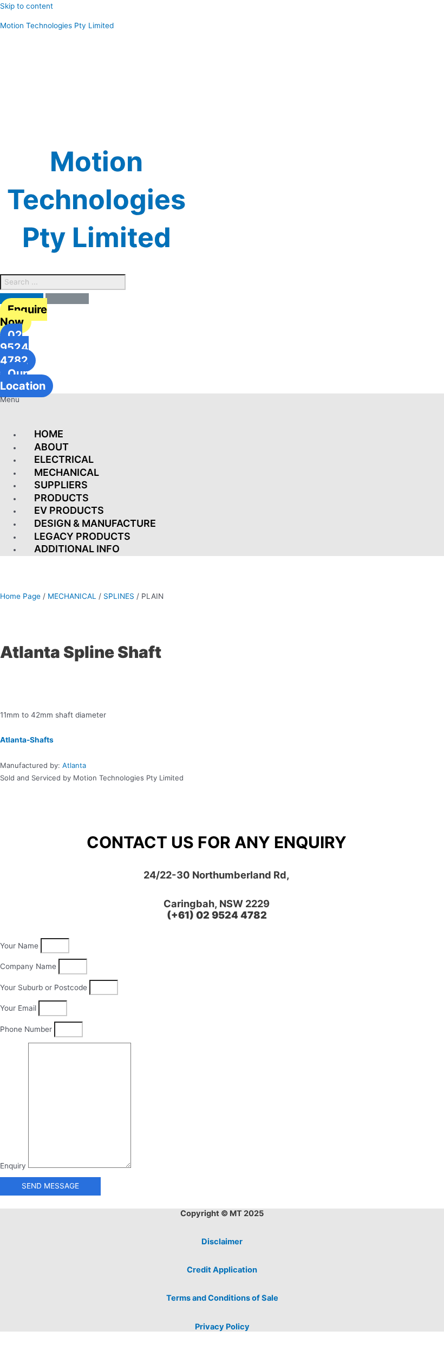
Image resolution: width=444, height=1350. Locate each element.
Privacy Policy (222, 1327)
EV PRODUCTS (69, 510)
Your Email (19, 1008)
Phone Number (27, 1029)
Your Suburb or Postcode (44, 987)
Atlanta (74, 765)
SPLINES (118, 596)
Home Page (20, 596)
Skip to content (26, 6)
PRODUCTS (61, 497)
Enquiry (14, 1165)
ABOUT (51, 447)
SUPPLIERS (61, 484)
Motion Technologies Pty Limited (57, 25)
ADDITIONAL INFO (77, 548)
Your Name (20, 945)
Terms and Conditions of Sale (222, 1298)
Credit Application (222, 1270)
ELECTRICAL (64, 459)
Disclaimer (222, 1241)
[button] (222, 407)
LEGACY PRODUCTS (82, 536)
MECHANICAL (66, 472)
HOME (48, 434)
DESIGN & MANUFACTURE (95, 523)
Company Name (29, 966)
